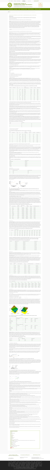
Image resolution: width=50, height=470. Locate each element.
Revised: (11, 443)
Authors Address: (13, 440)
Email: (11, 441)
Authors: (12, 439)
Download (12, 447)
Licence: (11, 438)
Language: (12, 437)
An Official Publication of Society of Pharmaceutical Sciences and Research (23, 6)
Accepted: (12, 444)
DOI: (11, 445)
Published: (12, 446)
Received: (12, 442)
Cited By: (12, 436)
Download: (12, 435)
